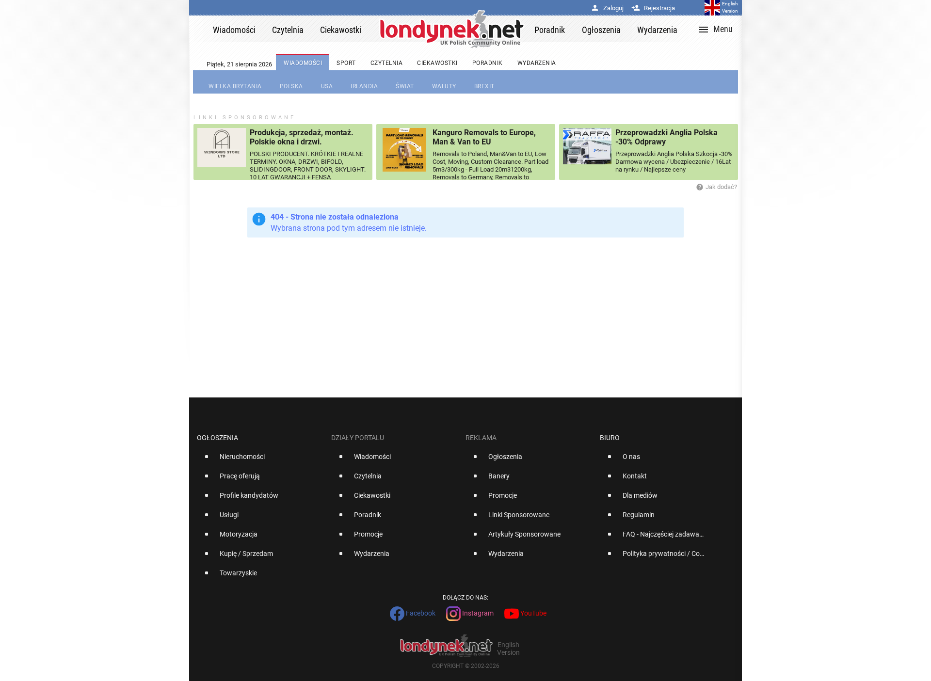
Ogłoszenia (217, 438)
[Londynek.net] (452, 28)
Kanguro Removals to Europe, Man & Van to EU (484, 137)
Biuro (610, 438)
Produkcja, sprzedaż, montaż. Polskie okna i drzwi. (301, 137)
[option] (260, 460)
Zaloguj (607, 8)
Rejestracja (653, 8)
